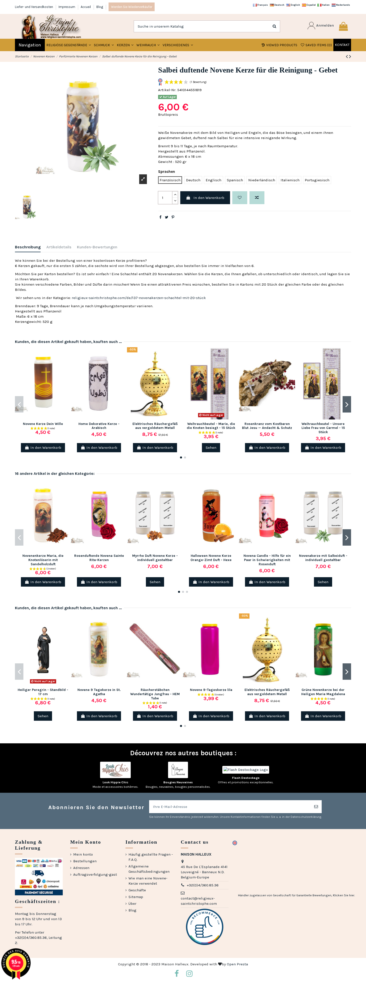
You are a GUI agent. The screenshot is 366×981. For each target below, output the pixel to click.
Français (262, 4)
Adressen (81, 868)
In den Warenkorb (208, 197)
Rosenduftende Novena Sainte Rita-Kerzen (99, 558)
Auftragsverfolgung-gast (95, 874)
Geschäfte (137, 890)
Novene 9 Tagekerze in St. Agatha (99, 692)
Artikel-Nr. (167, 90)
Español (311, 4)
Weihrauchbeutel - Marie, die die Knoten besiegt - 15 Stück (211, 426)
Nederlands (343, 4)
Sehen (211, 447)
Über (132, 903)
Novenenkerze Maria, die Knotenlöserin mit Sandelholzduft (42, 560)
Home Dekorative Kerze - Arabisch (99, 426)
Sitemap (135, 897)
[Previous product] (347, 56)
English (295, 4)
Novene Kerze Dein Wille (43, 424)
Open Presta (237, 964)
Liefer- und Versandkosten (34, 7)
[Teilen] (160, 217)
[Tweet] (166, 217)
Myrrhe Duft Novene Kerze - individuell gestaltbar (155, 558)
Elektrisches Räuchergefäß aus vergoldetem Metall (155, 426)
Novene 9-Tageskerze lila (211, 690)
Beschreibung (28, 247)
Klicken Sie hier (343, 895)
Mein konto (83, 854)
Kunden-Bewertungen (97, 247)
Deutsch (279, 4)
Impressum (67, 7)
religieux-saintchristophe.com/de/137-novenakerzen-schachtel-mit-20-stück (139, 298)
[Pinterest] (173, 217)
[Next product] (350, 56)
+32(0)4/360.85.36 (203, 885)
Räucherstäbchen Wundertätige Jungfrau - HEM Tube (155, 694)
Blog (99, 7)
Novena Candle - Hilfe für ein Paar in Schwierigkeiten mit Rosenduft (267, 560)
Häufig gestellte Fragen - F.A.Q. (150, 857)
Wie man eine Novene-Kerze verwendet (147, 881)
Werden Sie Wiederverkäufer (131, 7)
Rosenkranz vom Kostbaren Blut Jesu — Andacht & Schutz (267, 426)
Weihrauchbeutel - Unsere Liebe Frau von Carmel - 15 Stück (323, 428)
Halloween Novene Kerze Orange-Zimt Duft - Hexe (211, 558)
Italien (325, 4)
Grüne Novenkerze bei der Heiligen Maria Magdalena (323, 692)
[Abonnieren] (316, 806)
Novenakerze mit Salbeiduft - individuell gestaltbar (323, 558)
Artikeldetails (58, 247)
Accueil (86, 7)
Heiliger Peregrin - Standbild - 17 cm (43, 692)
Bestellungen (85, 861)
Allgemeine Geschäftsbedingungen (149, 869)
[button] (103, 45)
